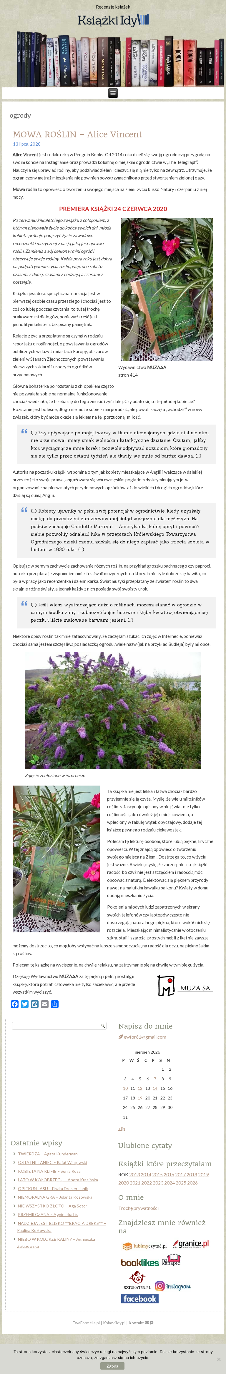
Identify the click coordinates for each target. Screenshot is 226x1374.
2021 (135, 1182)
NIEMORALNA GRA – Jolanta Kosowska (55, 1197)
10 (125, 1088)
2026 (192, 1182)
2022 (146, 1182)
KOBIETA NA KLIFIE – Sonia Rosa (49, 1171)
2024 (169, 1182)
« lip (121, 1128)
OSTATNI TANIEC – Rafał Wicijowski (52, 1162)
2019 (203, 1174)
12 (140, 1088)
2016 (169, 1174)
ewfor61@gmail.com (144, 1036)
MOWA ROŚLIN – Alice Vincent (77, 134)
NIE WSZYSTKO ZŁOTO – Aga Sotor (52, 1205)
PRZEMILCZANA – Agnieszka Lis (48, 1214)
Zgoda (112, 1365)
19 (140, 1097)
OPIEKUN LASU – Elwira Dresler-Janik (53, 1188)
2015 (157, 1174)
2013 (134, 1174)
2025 (181, 1182)
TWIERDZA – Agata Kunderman (48, 1153)
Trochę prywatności (138, 1208)
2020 (123, 1182)
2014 (146, 1174)
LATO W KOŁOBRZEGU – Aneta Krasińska (58, 1179)
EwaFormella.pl (86, 1322)
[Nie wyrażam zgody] (219, 1359)
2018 (192, 1174)
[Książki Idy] (113, 21)
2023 (158, 1182)
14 (155, 1088)
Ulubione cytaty (145, 1146)
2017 (180, 1174)
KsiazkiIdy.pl (114, 1322)
